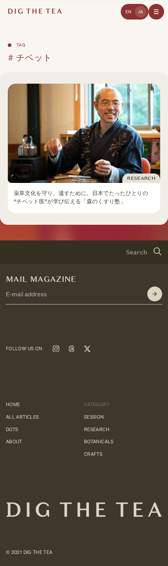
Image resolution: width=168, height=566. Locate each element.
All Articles (22, 416)
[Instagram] (56, 348)
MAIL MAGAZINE (41, 279)
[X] (87, 348)
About (14, 441)
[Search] (157, 252)
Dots (12, 429)
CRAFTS (93, 454)
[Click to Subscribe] (154, 293)
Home (13, 404)
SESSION (94, 416)
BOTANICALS (99, 441)
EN (128, 11)
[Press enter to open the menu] (156, 12)
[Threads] (71, 348)
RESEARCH (96, 429)
